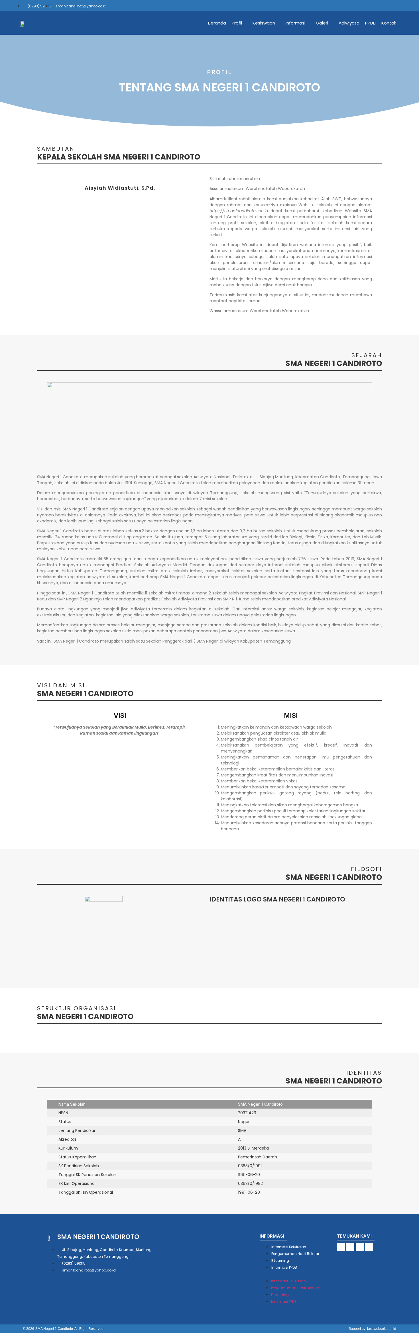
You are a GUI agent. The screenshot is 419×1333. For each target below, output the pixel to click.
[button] (298, 1273)
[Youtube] (392, 6)
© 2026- (29, 1329)
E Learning (280, 1260)
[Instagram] (384, 6)
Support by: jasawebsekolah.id (372, 1329)
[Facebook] (368, 6)
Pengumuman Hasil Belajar (295, 1253)
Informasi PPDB (284, 1267)
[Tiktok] (376, 6)
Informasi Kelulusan (288, 1246)
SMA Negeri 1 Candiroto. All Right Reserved (69, 1329)
